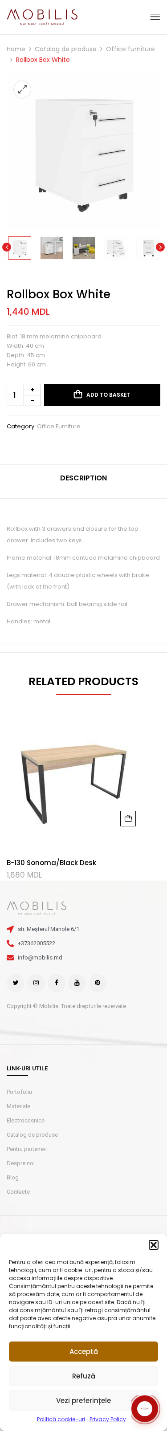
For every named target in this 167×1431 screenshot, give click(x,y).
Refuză (83, 1376)
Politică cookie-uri (61, 1419)
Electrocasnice (26, 1120)
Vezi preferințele (83, 1400)
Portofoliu (19, 1092)
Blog (13, 1177)
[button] (153, 1244)
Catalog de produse (66, 49)
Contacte (18, 1191)
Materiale (18, 1106)
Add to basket (108, 394)
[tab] (83, 481)
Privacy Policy (108, 1419)
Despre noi (21, 1163)
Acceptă (83, 1351)
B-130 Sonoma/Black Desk (51, 862)
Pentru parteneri (27, 1149)
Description (83, 478)
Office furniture (130, 49)
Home (16, 49)
